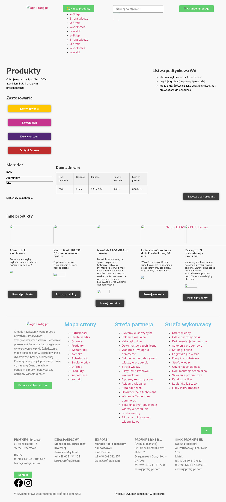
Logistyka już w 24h (185, 354)
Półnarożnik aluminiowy (18, 252)
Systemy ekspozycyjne (137, 333)
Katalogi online (132, 341)
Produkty (78, 345)
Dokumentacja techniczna (139, 345)
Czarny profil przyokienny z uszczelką (194, 253)
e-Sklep (75, 14)
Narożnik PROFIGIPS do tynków (112, 252)
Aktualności (79, 333)
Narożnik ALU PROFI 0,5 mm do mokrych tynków (67, 253)
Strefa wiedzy (79, 18)
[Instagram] (28, 482)
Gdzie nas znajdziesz (186, 337)
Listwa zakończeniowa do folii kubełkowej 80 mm (156, 253)
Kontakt (75, 31)
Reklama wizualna (134, 337)
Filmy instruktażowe (185, 358)
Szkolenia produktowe (187, 345)
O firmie (75, 22)
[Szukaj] (116, 16)
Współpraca (77, 27)
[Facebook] (18, 482)
